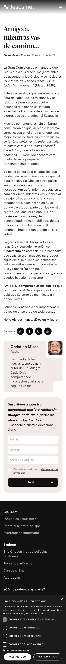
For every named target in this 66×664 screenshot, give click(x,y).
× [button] (62, 599)
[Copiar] (20, 331)
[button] (33, 650)
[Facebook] (29, 331)
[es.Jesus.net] (19, 7)
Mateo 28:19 (45, 85)
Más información (35, 613)
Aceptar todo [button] (17, 656)
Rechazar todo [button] (47, 656)
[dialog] (33, 629)
